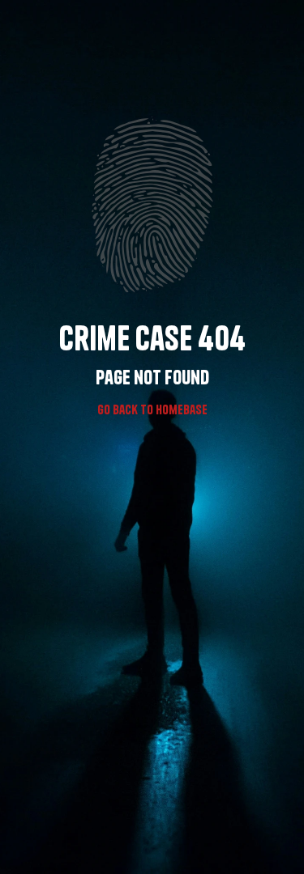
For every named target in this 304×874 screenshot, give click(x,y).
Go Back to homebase (152, 409)
